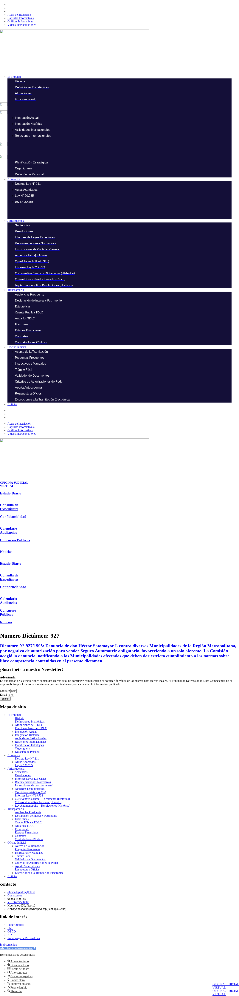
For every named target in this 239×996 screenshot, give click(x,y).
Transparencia (15, 809)
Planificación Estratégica (29, 745)
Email (4, 694)
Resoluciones (23, 775)
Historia (19, 718)
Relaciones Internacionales (30, 741)
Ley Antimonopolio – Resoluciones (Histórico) (42, 805)
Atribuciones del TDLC (29, 724)
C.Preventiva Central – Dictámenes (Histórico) (42, 798)
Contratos (20, 835)
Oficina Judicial (16, 842)
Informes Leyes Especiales (30, 778)
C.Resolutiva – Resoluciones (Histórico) (38, 802)
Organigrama (22, 748)
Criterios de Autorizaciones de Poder (36, 862)
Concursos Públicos (15, 540)
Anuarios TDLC (25, 825)
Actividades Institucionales (30, 738)
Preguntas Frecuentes (27, 849)
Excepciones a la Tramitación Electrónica (39, 872)
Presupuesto (22, 829)
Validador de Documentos (30, 859)
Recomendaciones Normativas (33, 782)
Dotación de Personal (27, 751)
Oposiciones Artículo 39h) (30, 792)
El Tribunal (14, 714)
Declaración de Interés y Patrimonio (36, 815)
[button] (123, 76)
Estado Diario (10, 493)
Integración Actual (26, 731)
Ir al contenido (8, 944)
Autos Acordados (25, 761)
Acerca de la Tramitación (29, 845)
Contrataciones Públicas (29, 839)
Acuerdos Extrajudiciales (29, 788)
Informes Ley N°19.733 (29, 795)
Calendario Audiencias (8, 530)
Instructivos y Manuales (29, 852)
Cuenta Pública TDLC (28, 822)
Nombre (5, 690)
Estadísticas (22, 819)
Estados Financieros (26, 832)
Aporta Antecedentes (27, 866)
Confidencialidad (13, 517)
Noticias (6, 552)
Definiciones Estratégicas (30, 721)
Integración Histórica (27, 735)
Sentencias (21, 772)
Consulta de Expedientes (9, 507)
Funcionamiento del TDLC (31, 728)
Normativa (13, 755)
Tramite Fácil (22, 856)
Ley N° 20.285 (24, 765)
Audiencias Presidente (28, 812)
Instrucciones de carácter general (34, 785)
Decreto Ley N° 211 (27, 758)
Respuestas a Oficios (27, 869)
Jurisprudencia (15, 768)
